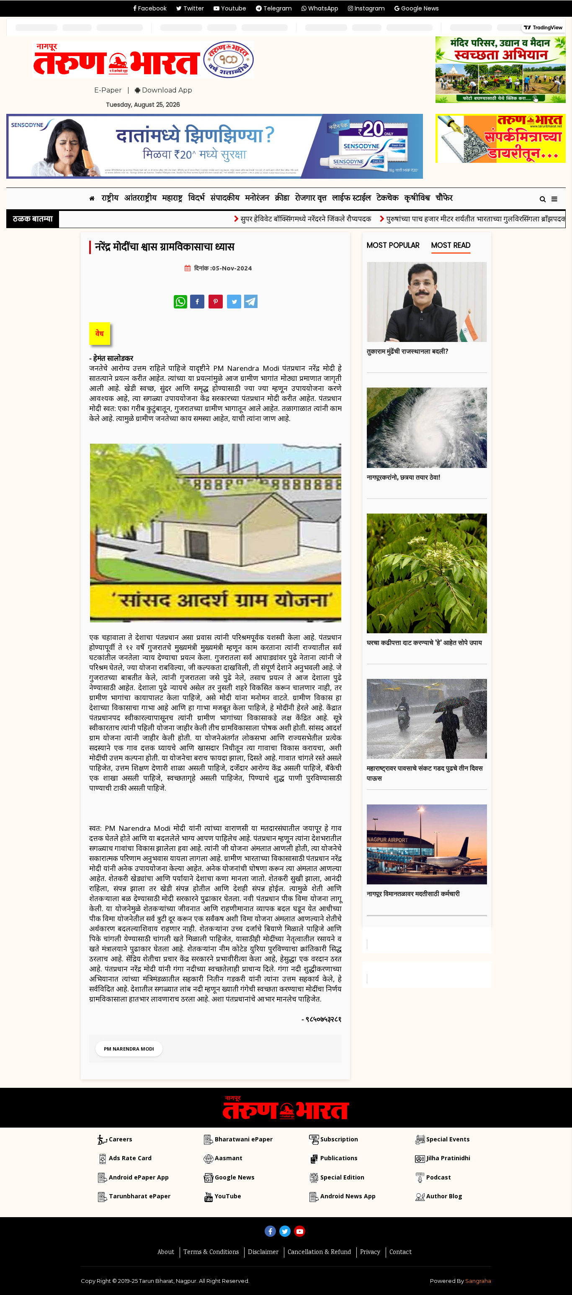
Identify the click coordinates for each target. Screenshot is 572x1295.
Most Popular (393, 245)
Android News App (348, 1196)
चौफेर (444, 199)
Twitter (193, 8)
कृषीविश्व (417, 199)
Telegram (277, 8)
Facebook (152, 8)
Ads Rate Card (130, 1158)
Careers (120, 1139)
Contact (400, 1252)
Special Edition (342, 1177)
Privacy (370, 1252)
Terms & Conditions (211, 1252)
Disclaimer (263, 1252)
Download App (166, 90)
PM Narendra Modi (129, 1049)
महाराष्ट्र (172, 199)
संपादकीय (225, 199)
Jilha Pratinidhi (448, 1158)
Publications (339, 1158)
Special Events (448, 1139)
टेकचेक (388, 199)
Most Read (451, 245)
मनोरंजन (257, 199)
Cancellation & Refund (319, 1252)
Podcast (438, 1177)
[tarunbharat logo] (286, 1107)
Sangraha (478, 1280)
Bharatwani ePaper (244, 1139)
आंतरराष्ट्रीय (140, 199)
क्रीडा (282, 199)
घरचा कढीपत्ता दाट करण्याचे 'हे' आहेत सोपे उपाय (424, 642)
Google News (419, 8)
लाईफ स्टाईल (351, 199)
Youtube (232, 8)
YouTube (228, 1196)
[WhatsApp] (180, 301)
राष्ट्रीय (110, 199)
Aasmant (228, 1158)
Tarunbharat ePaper (139, 1196)
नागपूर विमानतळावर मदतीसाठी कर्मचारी (413, 893)
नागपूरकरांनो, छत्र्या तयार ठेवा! (403, 477)
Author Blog (444, 1196)
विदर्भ (196, 199)
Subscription (339, 1139)
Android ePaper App (139, 1177)
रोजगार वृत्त (311, 199)
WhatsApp (322, 8)
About (165, 1252)
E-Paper (108, 90)
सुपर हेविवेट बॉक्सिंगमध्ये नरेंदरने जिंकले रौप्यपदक (284, 219)
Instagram (369, 8)
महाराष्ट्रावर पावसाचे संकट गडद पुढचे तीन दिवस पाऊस (425, 773)
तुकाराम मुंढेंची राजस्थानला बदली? (407, 351)
